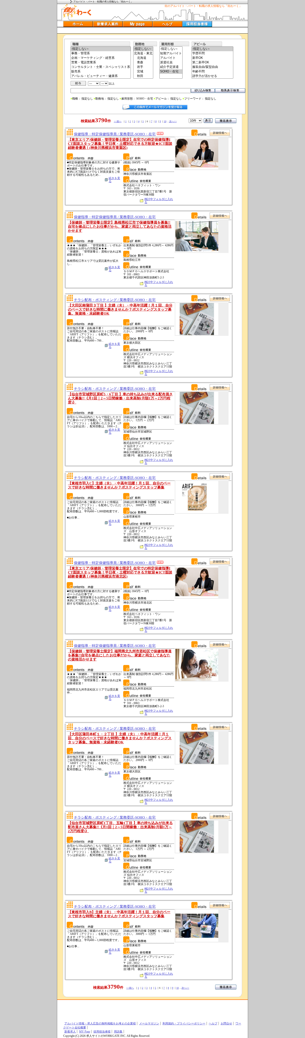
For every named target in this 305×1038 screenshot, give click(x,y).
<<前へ (118, 121)
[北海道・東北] (143, 53)
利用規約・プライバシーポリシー (184, 1023)
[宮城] (143, 71)
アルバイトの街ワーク (77, 10)
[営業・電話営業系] (101, 62)
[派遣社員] (171, 62)
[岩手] (143, 67)
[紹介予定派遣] (171, 67)
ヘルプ (167, 24)
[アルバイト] (171, 58)
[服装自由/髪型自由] (212, 67)
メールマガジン (149, 1023)
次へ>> (173, 121)
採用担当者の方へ (197, 24)
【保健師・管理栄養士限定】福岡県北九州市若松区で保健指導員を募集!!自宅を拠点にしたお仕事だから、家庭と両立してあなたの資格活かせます (120, 655)
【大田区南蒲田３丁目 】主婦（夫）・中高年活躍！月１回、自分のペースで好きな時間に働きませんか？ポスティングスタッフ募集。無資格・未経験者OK (120, 309)
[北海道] (143, 58)
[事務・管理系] (101, 53)
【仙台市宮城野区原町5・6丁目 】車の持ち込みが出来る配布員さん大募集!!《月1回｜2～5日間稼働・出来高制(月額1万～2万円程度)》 (120, 398)
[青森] (143, 62)
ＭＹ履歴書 (137, 24)
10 (165, 121)
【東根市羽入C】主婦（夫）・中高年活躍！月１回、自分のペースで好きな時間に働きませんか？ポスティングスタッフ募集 (119, 485)
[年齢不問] (212, 71)
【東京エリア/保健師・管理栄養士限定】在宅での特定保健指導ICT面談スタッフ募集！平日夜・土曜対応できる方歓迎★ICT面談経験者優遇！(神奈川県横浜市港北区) (120, 572)
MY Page (84, 1031)
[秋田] (143, 76)
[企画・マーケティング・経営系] (101, 58)
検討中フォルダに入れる (158, 200)
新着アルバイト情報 (108, 24)
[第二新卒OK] (212, 62)
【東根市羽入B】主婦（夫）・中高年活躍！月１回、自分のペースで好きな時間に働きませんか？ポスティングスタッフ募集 (119, 914)
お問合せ (226, 1023)
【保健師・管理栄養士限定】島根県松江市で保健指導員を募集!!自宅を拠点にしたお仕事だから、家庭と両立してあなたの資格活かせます (120, 226)
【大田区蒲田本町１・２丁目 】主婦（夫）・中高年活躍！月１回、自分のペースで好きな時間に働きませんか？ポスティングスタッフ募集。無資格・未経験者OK (120, 738)
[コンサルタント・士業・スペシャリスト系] (101, 67)
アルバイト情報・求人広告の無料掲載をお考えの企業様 (100, 1023)
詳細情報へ (220, 133)
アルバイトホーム (78, 24)
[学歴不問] (212, 53)
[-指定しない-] (101, 49)
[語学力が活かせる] (212, 76)
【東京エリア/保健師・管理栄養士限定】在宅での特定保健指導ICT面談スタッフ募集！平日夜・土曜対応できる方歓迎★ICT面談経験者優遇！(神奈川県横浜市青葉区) (120, 144)
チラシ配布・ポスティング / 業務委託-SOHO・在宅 (115, 300)
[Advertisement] (152, 30)
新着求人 (70, 1031)
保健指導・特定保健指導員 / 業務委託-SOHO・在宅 (115, 134)
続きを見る (114, 179)
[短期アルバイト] (171, 53)
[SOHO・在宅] (171, 71)
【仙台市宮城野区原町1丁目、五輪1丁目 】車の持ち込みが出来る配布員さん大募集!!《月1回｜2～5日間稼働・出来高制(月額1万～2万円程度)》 (120, 827)
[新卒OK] (212, 58)
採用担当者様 (102, 1031)
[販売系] (101, 71)
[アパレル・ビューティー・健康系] (101, 76)
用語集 (118, 1031)
